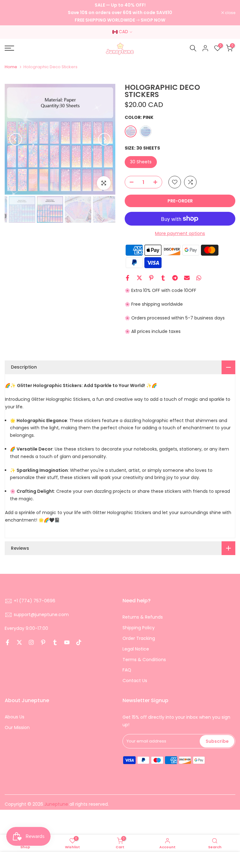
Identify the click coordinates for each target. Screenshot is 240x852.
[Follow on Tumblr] (55, 642)
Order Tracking (138, 638)
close (13, 13)
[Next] (104, 139)
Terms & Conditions (144, 659)
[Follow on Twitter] (19, 642)
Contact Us (134, 680)
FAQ (126, 670)
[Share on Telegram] (175, 278)
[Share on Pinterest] (151, 278)
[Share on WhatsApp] (199, 278)
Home (11, 67)
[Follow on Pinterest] (43, 642)
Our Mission (17, 727)
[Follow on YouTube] (67, 642)
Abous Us (14, 717)
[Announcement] (120, 13)
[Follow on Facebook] (7, 642)
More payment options (180, 233)
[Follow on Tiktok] (79, 642)
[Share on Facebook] (127, 278)
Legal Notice (135, 649)
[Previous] (15, 139)
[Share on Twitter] (139, 278)
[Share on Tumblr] (163, 278)
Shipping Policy (138, 628)
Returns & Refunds (142, 617)
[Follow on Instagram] (31, 642)
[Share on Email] (187, 278)
